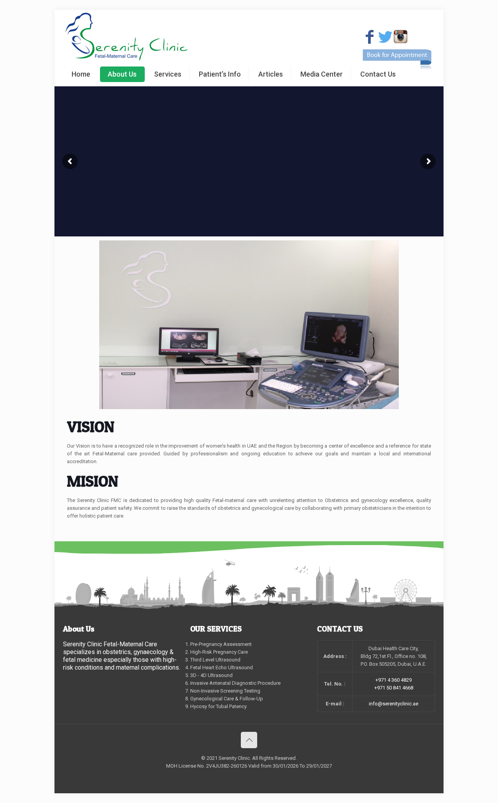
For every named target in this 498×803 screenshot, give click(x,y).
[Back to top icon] (249, 740)
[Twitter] (385, 37)
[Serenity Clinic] (126, 36)
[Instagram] (400, 36)
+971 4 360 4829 (393, 680)
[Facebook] (369, 37)
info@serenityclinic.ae (393, 704)
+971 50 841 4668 (393, 688)
